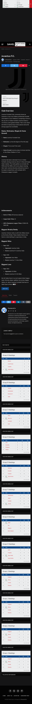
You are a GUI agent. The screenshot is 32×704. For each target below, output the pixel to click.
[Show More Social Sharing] (29, 65)
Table (10, 295)
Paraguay (7, 447)
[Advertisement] (16, 25)
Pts (28, 385)
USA (6, 442)
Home (2, 49)
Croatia (9, 582)
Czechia (9, 366)
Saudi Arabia (10, 558)
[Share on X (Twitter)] (14, 65)
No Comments (9, 61)
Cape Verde (10, 555)
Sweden (9, 501)
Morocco (10, 418)
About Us (9, 695)
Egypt (9, 522)
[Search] (30, 44)
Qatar (9, 396)
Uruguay (9, 552)
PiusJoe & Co (8, 59)
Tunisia (9, 503)
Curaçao (9, 473)
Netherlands (10, 495)
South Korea (10, 363)
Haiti (9, 423)
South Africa (10, 369)
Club (6, 358)
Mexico (9, 361)
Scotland (10, 421)
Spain (9, 549)
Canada (9, 388)
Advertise (16, 695)
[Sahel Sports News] (16, 44)
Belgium (9, 528)
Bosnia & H (10, 393)
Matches (4, 295)
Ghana (9, 579)
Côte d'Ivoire (10, 476)
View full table (26, 372)
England (9, 577)
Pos (3, 358)
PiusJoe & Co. (24, 699)
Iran (8, 525)
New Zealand (11, 531)
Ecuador (9, 470)
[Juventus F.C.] (16, 78)
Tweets (15, 295)
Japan (9, 498)
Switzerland (10, 391)
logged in (12, 333)
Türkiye (7, 449)
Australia (7, 445)
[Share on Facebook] (5, 65)
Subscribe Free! (25, 695)
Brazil (9, 415)
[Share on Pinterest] (23, 65)
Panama (9, 585)
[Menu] (2, 44)
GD (24, 385)
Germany (10, 468)
